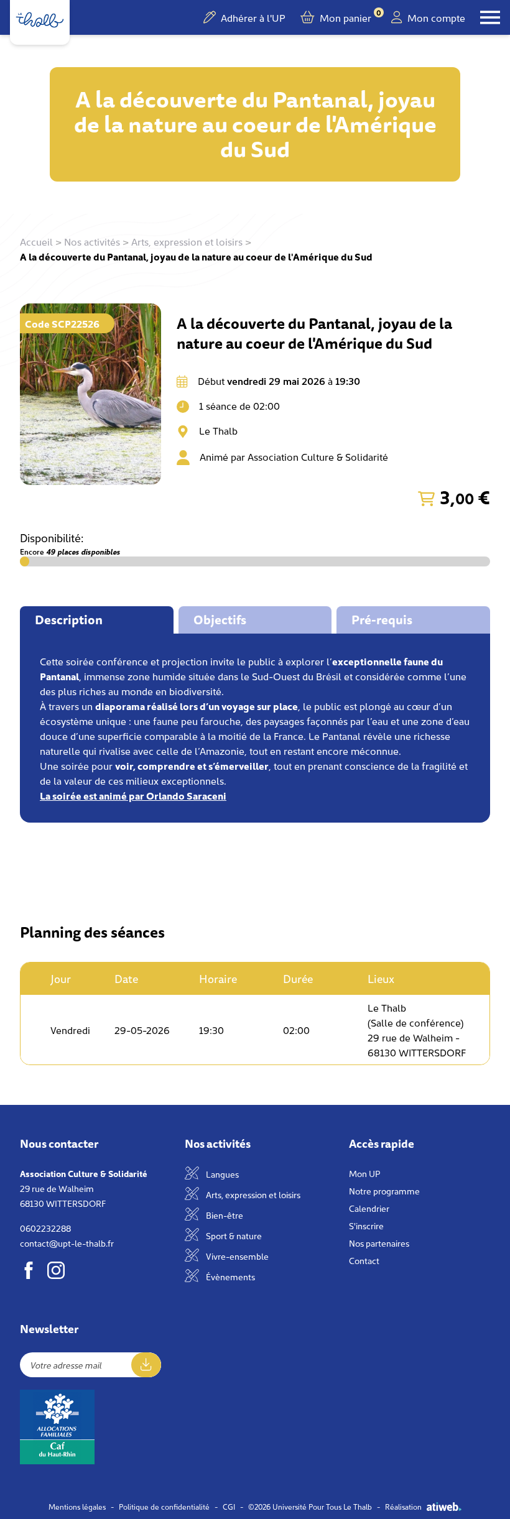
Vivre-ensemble (236, 1256)
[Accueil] (40, 20)
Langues (221, 1174)
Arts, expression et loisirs (187, 241)
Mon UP (364, 1173)
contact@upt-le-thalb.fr (67, 1243)
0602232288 (45, 1228)
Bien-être (223, 1215)
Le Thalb (218, 430)
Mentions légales (77, 1507)
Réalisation (403, 1507)
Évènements (229, 1276)
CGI (229, 1507)
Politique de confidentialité (164, 1507)
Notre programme (384, 1190)
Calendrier (369, 1208)
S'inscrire (366, 1225)
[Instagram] (56, 1270)
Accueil (36, 241)
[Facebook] (28, 1270)
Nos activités (92, 241)
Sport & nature (233, 1235)
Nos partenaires (379, 1243)
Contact (364, 1260)
